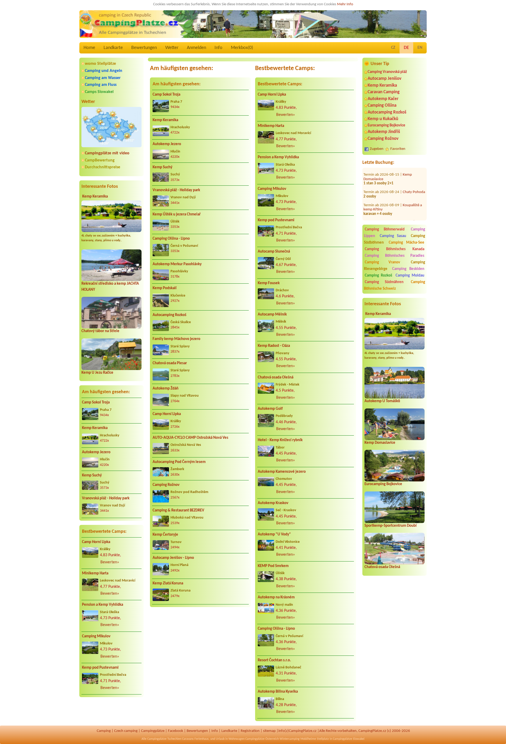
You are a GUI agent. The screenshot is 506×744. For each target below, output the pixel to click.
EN (419, 48)
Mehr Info (345, 4)
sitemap (269, 731)
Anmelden (196, 47)
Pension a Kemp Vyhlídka (102, 605)
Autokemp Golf (270, 409)
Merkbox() (242, 47)
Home (89, 47)
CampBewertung (100, 160)
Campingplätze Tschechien (164, 739)
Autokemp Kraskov (273, 503)
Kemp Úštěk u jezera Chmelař (177, 214)
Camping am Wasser (103, 78)
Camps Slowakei (99, 92)
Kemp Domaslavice (379, 443)
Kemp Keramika (95, 197)
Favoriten (397, 149)
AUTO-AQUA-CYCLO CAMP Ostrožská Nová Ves (190, 438)
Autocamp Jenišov (384, 78)
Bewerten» (109, 562)
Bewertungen (144, 47)
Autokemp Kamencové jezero (282, 472)
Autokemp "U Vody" (274, 534)
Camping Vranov (382, 262)
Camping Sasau (393, 236)
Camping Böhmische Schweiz (394, 285)
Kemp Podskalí (165, 288)
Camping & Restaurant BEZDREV (178, 511)
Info (218, 47)
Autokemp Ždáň (165, 389)
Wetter (171, 47)
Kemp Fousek (269, 283)
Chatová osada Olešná (382, 567)
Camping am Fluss (100, 85)
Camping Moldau (410, 276)
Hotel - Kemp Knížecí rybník (280, 440)
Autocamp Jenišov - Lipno (173, 558)
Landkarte (113, 47)
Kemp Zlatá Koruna (168, 583)
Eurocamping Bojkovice (386, 125)
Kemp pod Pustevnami (100, 668)
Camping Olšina (382, 105)
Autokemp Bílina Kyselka (278, 692)
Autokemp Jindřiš (384, 132)
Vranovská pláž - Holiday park (105, 498)
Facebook (175, 731)
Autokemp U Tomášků (382, 401)
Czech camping (126, 731)
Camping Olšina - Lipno (171, 239)
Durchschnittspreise (102, 167)
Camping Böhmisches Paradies (394, 256)
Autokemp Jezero (96, 452)
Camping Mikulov (96, 636)
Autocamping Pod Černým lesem (179, 462)
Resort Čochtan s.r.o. (274, 660)
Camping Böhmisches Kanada (394, 249)
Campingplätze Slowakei (348, 739)
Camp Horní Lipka (96, 542)
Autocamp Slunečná (274, 252)
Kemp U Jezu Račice (97, 373)
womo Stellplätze (100, 64)
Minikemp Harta (95, 573)
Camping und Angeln (103, 71)
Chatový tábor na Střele (100, 331)
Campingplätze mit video (107, 153)
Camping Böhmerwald (385, 229)
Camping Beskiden (408, 269)
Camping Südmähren (384, 282)
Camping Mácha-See (407, 243)
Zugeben (376, 149)
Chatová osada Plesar (170, 363)
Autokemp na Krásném (276, 597)
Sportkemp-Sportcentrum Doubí (390, 526)
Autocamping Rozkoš (387, 112)
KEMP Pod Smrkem (273, 566)
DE (406, 47)
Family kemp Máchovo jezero (176, 339)
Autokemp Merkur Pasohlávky (177, 264)
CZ (393, 48)
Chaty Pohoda (414, 172)
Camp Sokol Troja (96, 403)
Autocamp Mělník (272, 315)
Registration (250, 731)
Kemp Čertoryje (165, 535)
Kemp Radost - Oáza (274, 346)
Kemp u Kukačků (383, 119)
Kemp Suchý (92, 475)
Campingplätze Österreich (262, 739)
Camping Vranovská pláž (387, 72)
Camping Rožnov (383, 138)
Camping (104, 731)
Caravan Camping (384, 92)
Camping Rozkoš (378, 276)
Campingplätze (152, 731)
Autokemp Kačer (383, 99)
